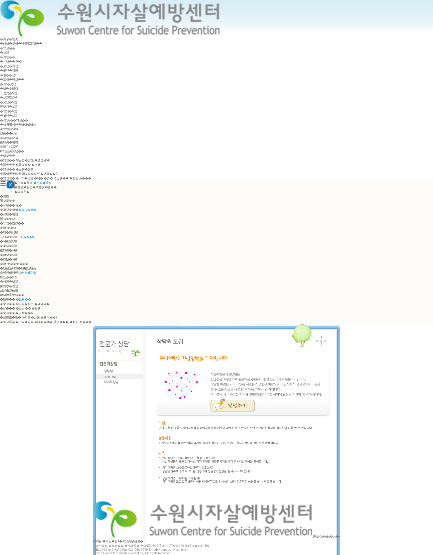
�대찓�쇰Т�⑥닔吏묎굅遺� (122, 541)
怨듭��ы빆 (8, 133)
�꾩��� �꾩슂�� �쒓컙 (20, 164)
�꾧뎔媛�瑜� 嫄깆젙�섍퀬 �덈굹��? (28, 173)
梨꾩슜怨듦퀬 (9, 146)
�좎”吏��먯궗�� (14, 120)
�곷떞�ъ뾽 (8, 102)
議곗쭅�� (7, 57)
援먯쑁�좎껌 (9, 142)
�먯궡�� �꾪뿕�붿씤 (17, 169)
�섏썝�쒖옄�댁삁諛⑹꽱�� (21, 43)
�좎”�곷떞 (8, 84)
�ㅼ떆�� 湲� (11, 61)
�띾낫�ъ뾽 (8, 111)
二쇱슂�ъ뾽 (8, 93)
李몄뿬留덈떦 (9, 129)
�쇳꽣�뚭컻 (9, 39)
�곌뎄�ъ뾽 (8, 115)
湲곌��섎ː (8, 75)
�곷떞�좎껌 (9, 66)
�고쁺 (4, 52)
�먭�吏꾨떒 (9, 88)
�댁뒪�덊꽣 (9, 138)
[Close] (10, 184)
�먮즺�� (7, 155)
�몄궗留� (7, 48)
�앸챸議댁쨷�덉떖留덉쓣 (18, 124)
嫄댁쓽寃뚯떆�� (12, 151)
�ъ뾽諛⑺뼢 (8, 97)
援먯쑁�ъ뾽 (8, 106)
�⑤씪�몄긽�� (12, 79)
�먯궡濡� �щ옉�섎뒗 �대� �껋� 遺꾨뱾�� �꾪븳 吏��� (45, 178)
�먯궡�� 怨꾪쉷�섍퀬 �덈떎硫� (25, 160)
